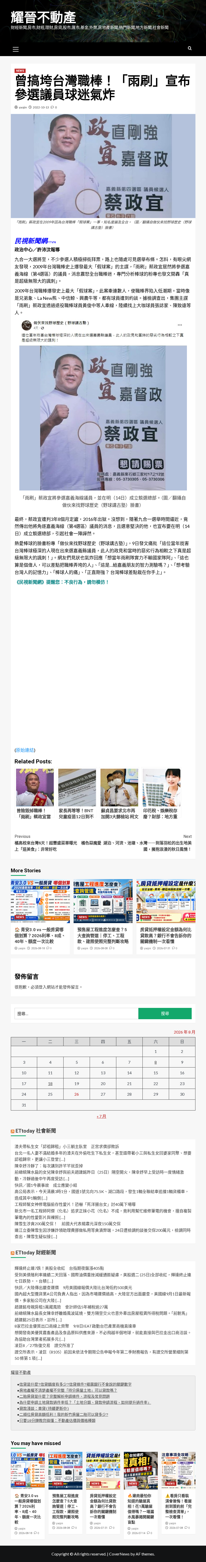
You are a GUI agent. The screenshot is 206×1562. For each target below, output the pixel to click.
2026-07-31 (163, 948)
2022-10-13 (41, 107)
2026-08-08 (101, 948)
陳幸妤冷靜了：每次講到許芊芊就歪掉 (49, 1165)
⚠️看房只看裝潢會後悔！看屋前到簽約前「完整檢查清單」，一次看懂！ (178, 1506)
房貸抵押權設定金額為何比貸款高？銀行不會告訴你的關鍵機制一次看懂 (165, 935)
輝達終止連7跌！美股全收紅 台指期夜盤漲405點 (59, 1268)
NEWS (20, 70)
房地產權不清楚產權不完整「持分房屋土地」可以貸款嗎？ (68, 1391)
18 (50, 1083)
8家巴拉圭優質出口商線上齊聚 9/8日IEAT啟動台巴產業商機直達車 (75, 1326)
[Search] (190, 48)
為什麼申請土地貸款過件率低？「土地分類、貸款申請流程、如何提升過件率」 (85, 1403)
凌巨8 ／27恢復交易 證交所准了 (44, 1345)
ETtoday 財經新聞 (36, 1253)
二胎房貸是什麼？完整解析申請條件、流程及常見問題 (64, 1397)
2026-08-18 (38, 948)
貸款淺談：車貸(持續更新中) (44, 1409)
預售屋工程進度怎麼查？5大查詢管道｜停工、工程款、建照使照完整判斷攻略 (103, 935)
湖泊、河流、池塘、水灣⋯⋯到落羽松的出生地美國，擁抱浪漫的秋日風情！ (147, 843)
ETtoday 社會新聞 (36, 1131)
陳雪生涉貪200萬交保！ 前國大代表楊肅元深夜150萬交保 (68, 1223)
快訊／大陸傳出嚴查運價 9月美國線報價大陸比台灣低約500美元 (73, 1287)
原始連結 (25, 750)
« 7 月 (101, 1116)
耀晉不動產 (43, 17)
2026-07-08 (176, 1528)
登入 (43, 986)
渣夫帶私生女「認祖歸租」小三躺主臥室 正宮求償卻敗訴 (67, 1146)
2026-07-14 (138, 1533)
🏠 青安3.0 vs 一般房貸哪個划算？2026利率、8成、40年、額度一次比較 (40, 935)
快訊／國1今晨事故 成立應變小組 (46, 1185)
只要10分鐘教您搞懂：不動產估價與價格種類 (57, 1421)
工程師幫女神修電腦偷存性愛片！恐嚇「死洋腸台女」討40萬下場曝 (75, 1204)
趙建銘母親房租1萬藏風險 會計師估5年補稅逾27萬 (61, 1306)
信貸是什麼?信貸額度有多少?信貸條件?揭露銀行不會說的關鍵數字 (75, 1385)
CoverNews (119, 1553)
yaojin (23, 107)
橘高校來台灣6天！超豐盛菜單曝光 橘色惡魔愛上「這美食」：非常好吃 (58, 843)
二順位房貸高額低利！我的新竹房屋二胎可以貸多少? (63, 1415)
